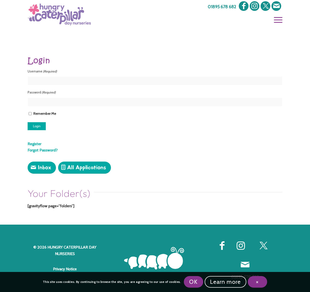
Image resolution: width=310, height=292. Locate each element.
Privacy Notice (65, 269)
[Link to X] (265, 6)
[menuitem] (220, 7)
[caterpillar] (155, 258)
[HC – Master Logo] (59, 14)
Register (34, 144)
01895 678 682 (222, 6)
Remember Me (44, 113)
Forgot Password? (43, 150)
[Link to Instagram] (254, 6)
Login (36, 126)
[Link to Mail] (276, 6)
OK (193, 281)
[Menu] (276, 19)
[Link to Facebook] (243, 6)
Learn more (225, 281)
